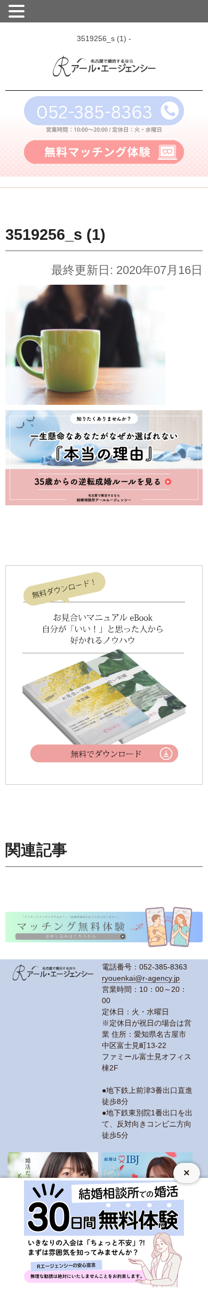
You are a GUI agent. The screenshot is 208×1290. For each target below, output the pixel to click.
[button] (18, 10)
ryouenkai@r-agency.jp (141, 978)
